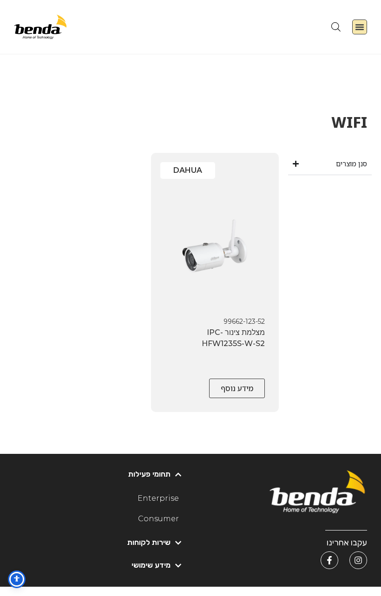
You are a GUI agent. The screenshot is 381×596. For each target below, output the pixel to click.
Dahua (187, 170)
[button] (359, 27)
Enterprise (158, 498)
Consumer (158, 518)
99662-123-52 (244, 321)
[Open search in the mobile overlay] (336, 26)
